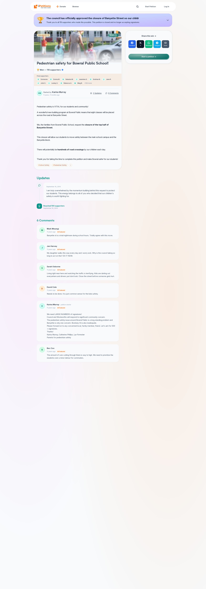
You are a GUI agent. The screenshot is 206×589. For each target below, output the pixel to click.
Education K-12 (43, 35)
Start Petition (150, 6)
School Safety (43, 165)
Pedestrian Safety (60, 165)
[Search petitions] (137, 6)
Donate (63, 6)
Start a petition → (149, 57)
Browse (75, 6)
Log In (166, 6)
